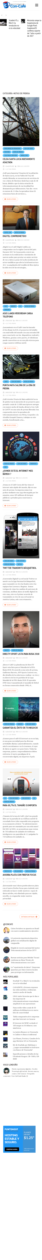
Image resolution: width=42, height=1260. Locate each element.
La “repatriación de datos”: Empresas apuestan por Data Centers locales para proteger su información (25, 969)
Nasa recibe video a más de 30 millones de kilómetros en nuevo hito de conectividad (25, 1010)
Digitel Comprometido (14, 236)
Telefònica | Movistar (10, 155)
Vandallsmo (24, 155)
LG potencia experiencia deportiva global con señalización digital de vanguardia (24, 940)
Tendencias (33, 464)
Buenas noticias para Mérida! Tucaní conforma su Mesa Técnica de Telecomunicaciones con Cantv (25, 960)
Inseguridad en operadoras (12, 148)
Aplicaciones (18, 871)
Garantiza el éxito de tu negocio (20, 727)
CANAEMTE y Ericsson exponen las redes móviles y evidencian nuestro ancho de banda (25, 989)
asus (5, 306)
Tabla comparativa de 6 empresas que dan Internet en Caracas (26, 1017)
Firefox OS (7, 871)
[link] (19, 1139)
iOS (20, 306)
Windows (7, 310)
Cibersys (20, 724)
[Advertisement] (21, 68)
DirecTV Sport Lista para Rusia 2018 (21, 654)
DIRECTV (6, 650)
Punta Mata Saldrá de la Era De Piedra (19, 386)
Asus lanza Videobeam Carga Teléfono (18, 315)
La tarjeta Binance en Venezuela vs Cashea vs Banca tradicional (25, 1033)
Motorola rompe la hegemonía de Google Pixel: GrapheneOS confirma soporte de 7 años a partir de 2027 (13, 28)
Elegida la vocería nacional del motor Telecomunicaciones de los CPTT (25, 949)
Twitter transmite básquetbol (20, 568)
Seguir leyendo (11, 199)
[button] (6, 15)
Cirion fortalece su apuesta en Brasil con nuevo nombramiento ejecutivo (25, 929)
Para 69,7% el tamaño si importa (20, 805)
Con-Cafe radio (28, 148)
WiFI (5, 467)
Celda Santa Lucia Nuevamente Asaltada (19, 160)
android (13, 306)
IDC (34, 798)
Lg (5, 798)
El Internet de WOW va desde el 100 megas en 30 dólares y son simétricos (25, 1025)
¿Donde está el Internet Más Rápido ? (18, 472)
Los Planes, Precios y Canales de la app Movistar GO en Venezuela (26, 1039)
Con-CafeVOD (21, 561)
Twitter (20, 564)
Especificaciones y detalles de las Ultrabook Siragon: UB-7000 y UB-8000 (26, 1056)
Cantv (6, 382)
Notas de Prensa (18, 152)
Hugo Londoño (24, 166)
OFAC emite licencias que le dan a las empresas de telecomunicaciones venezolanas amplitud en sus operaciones (26, 1000)
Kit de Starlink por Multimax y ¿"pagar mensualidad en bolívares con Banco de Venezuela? (26, 1047)
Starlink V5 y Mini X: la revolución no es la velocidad (26, 982)
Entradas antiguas (28, 917)
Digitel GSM (7, 232)
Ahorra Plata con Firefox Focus (19, 874)
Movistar (7, 152)
